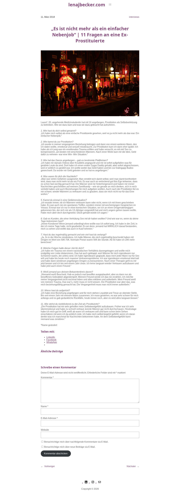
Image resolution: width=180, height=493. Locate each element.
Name (44, 406)
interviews (134, 17)
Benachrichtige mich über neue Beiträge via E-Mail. (69, 447)
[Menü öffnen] (110, 4)
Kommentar (47, 377)
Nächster (131, 466)
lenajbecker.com (86, 5)
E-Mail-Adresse (49, 418)
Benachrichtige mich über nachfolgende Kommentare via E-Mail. (76, 442)
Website (45, 430)
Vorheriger (49, 466)
